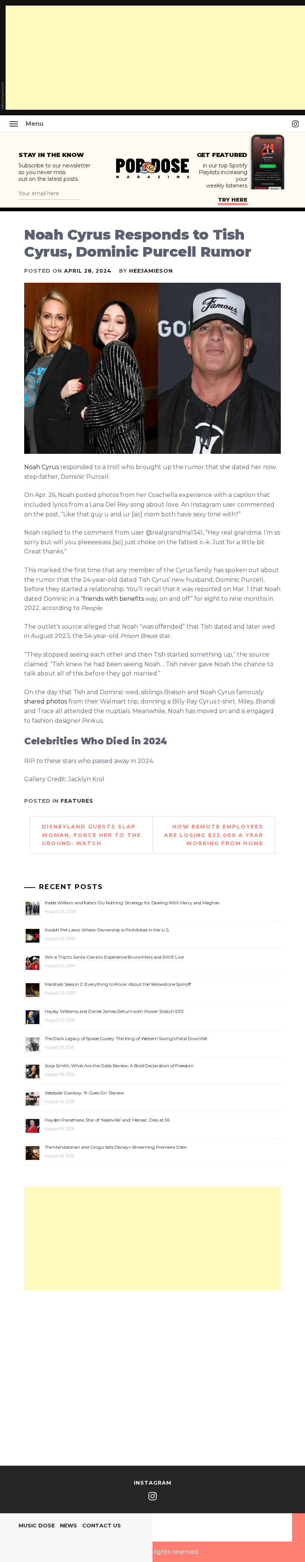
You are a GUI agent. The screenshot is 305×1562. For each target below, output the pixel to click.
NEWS (68, 1525)
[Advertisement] (152, 1239)
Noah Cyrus (41, 467)
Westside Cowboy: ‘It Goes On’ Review (84, 1093)
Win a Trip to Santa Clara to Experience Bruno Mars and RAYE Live (114, 957)
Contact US (101, 1525)
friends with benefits (113, 598)
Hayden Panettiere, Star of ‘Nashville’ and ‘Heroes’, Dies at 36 (107, 1120)
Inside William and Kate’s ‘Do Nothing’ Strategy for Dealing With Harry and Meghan (132, 902)
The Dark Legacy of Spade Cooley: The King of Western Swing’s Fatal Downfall (126, 1038)
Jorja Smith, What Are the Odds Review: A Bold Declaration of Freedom (119, 1065)
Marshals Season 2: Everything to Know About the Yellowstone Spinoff (118, 984)
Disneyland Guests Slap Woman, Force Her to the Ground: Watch (91, 835)
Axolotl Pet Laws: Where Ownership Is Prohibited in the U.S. (107, 930)
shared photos (45, 701)
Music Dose (37, 1525)
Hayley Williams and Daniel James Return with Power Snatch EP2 (114, 1011)
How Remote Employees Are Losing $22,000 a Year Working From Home (213, 835)
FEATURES (77, 801)
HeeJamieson (151, 270)
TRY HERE (232, 199)
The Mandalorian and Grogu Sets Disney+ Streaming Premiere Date (115, 1147)
